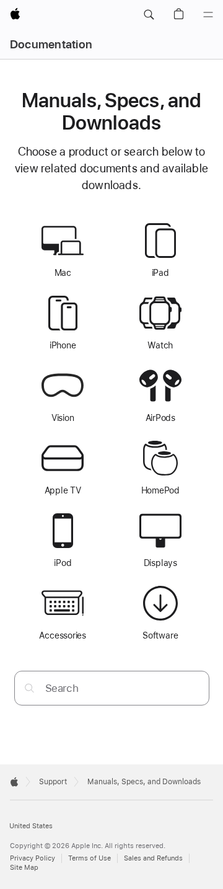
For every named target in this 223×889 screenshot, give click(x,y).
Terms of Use (89, 858)
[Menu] (208, 15)
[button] (149, 15)
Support (53, 781)
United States (31, 826)
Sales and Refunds (153, 858)
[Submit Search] (29, 687)
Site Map (24, 868)
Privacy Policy (32, 858)
